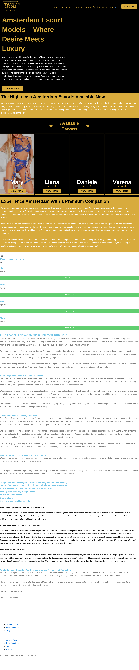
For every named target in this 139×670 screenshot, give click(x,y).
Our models (66, 7)
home (55, 7)
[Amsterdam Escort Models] (10, 6)
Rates (88, 7)
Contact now (100, 7)
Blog (8, 630)
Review (79, 7)
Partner (9, 634)
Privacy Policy (12, 624)
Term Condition (12, 627)
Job (111, 7)
